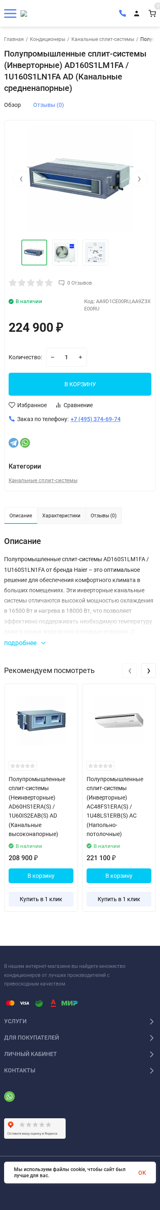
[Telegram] (13, 443)
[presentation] (21, 178)
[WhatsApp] (25, 443)
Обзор (12, 105)
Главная (14, 39)
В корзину (41, 875)
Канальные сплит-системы (102, 39)
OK (142, 1172)
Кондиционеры (47, 39)
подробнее (21, 643)
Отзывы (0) (48, 105)
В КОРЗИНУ (80, 384)
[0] (152, 13)
